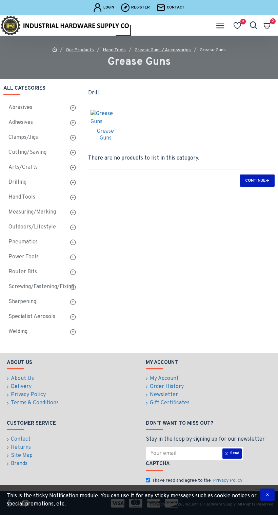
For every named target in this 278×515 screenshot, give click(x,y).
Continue (255, 180)
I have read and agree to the (197, 480)
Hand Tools (114, 50)
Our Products (80, 50)
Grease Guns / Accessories (163, 50)
